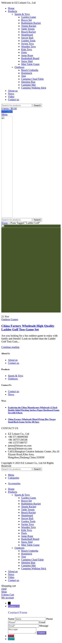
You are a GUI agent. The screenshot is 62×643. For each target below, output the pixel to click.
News (11, 394)
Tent (23, 76)
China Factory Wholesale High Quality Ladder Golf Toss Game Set (27, 327)
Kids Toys (26, 49)
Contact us (13, 363)
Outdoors (19, 67)
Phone (11, 638)
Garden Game (28, 17)
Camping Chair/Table (32, 79)
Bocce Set (26, 20)
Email (11, 635)
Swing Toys (27, 43)
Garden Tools (28, 40)
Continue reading (10, 347)
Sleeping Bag (28, 81)
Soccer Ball (27, 37)
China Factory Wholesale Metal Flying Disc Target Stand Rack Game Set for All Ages (32, 420)
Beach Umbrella (29, 70)
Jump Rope (27, 55)
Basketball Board (30, 58)
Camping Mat (28, 84)
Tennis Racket (28, 26)
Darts (24, 52)
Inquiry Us (7, 111)
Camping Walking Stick (33, 87)
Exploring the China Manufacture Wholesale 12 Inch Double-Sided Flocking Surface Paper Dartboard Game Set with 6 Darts (33, 410)
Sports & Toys (22, 14)
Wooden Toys (28, 46)
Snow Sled (27, 61)
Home (4, 223)
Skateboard (27, 34)
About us (13, 360)
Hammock (26, 73)
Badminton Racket (31, 23)
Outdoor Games (9, 319)
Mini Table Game (30, 64)
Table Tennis (28, 28)
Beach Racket (28, 31)
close (4, 588)
